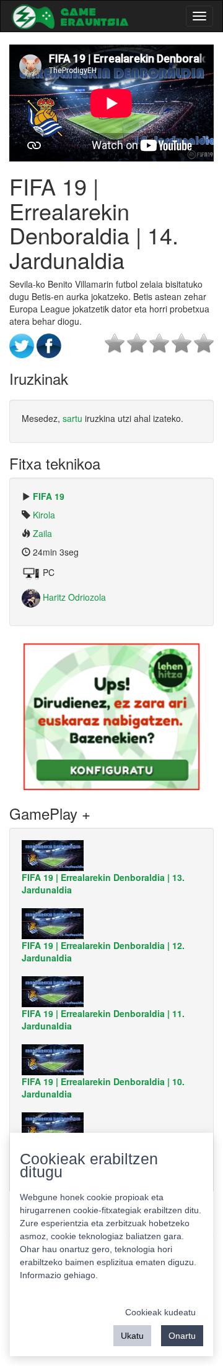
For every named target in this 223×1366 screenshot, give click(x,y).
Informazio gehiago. (59, 1275)
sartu (72, 418)
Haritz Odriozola (73, 597)
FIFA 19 (48, 496)
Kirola (44, 515)
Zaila (42, 533)
